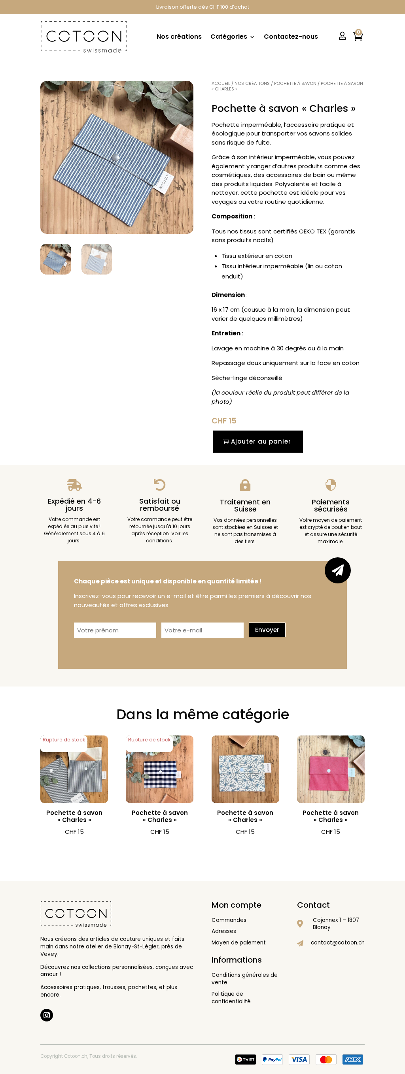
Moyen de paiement (239, 942)
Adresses (224, 931)
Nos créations (179, 36)
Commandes (229, 920)
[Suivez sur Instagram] (46, 1015)
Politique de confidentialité (231, 997)
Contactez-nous (291, 36)
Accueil (221, 83)
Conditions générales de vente (245, 978)
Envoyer (267, 630)
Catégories (228, 36)
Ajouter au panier (261, 441)
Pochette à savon (295, 83)
